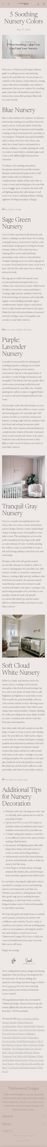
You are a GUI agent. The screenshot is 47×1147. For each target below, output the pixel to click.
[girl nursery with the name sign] (23, 780)
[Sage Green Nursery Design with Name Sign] (23, 330)
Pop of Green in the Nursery (31, 1030)
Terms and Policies (23, 1141)
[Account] (38, 4)
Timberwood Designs (26, 1136)
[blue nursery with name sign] (23, 210)
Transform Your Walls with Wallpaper (19, 1056)
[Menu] (3, 4)
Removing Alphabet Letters (14, 1037)
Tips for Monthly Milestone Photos (23, 1052)
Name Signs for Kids (26, 1026)
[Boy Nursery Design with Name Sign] (23, 636)
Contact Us (7, 1131)
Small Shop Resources (27, 1041)
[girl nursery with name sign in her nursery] (23, 476)
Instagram (11, 986)
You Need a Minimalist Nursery (22, 1068)
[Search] (8, 4)
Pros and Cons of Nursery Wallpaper (18, 1034)
